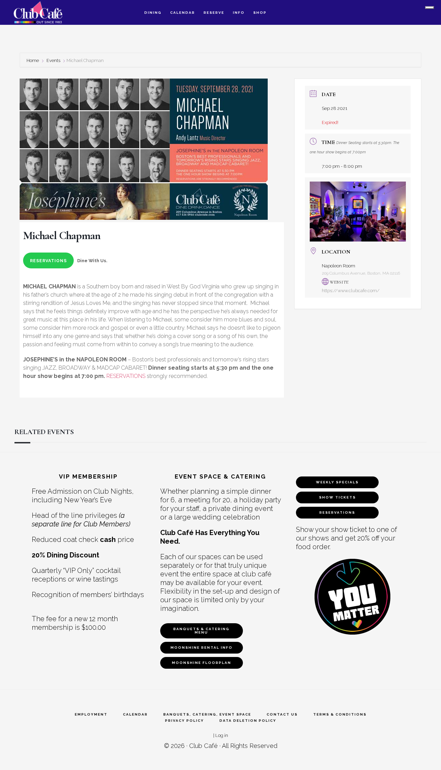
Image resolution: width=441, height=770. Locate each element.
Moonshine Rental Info (202, 647)
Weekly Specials (337, 482)
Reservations (337, 512)
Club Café (203, 745)
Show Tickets (337, 497)
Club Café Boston (44, 12)
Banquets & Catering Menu (201, 630)
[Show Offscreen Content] (429, 7)
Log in (221, 735)
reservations (48, 260)
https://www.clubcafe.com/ (351, 290)
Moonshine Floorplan (201, 663)
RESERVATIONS (125, 376)
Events (53, 60)
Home (33, 60)
